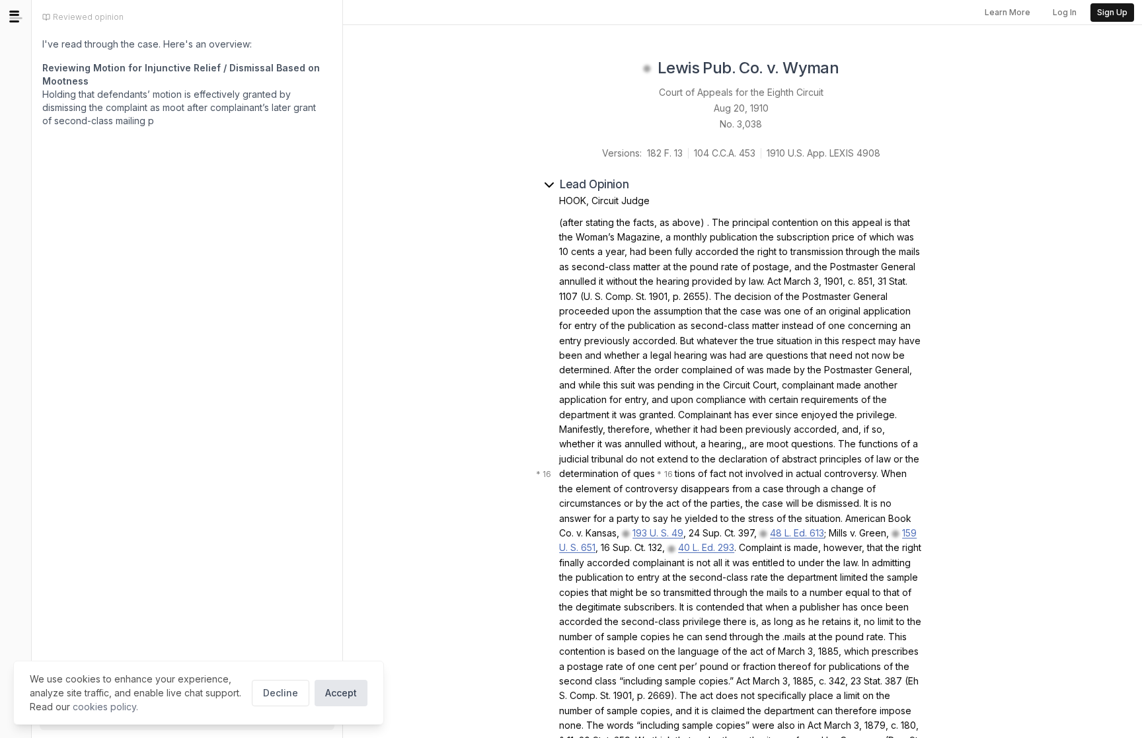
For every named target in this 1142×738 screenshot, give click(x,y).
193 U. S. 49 (657, 532)
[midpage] (15, 16)
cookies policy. (105, 706)
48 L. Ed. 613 (797, 532)
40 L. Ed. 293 (706, 547)
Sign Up (1112, 12)
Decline (280, 692)
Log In (1065, 12)
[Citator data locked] (647, 69)
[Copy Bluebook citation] (853, 69)
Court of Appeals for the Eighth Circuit (741, 92)
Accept (341, 692)
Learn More (1007, 12)
